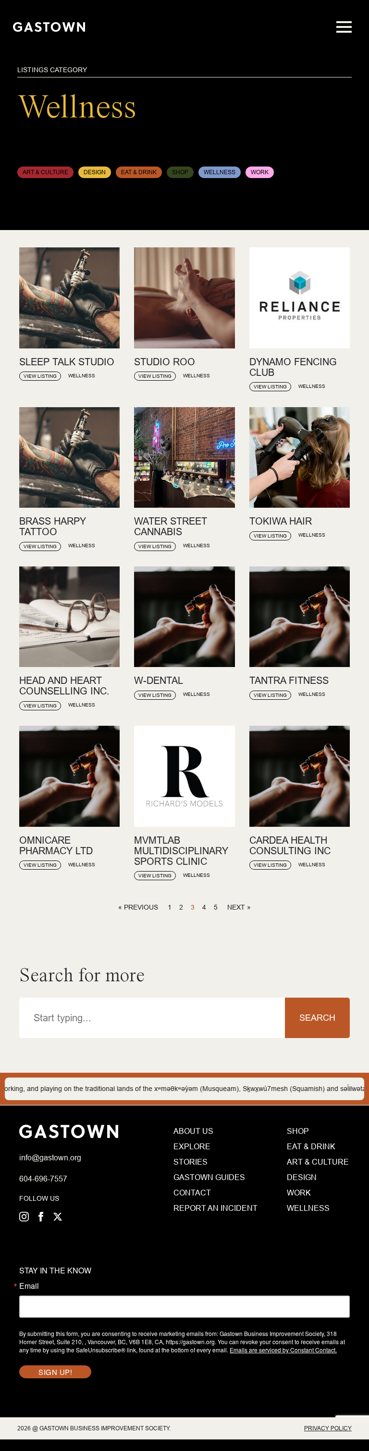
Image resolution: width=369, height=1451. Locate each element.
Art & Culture (318, 1161)
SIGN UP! (55, 1372)
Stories (190, 1161)
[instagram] (24, 1216)
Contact (192, 1192)
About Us (193, 1131)
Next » (239, 907)
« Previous (138, 907)
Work (299, 1192)
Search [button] (317, 1018)
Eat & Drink (311, 1146)
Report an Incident (208, 1208)
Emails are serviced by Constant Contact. (283, 1350)
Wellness (308, 1208)
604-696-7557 (43, 1178)
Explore (191, 1146)
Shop (298, 1131)
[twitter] (57, 1216)
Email (29, 1286)
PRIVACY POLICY (328, 1428)
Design (302, 1177)
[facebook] (41, 1216)
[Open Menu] (344, 27)
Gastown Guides (208, 1177)
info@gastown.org (50, 1157)
